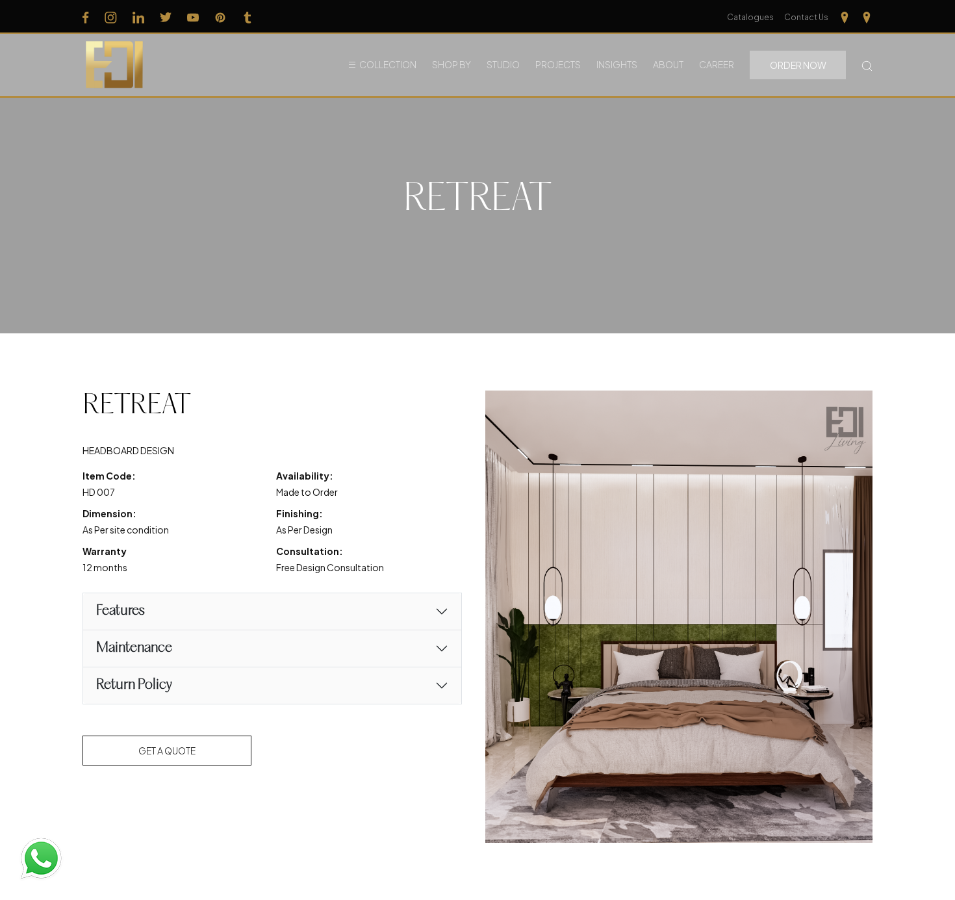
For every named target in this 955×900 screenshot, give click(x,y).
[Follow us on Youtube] (193, 16)
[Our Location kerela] (866, 16)
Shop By (451, 64)
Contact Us (806, 17)
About (668, 64)
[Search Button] (866, 64)
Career (716, 64)
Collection (387, 64)
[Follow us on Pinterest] (220, 16)
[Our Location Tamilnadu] (844, 16)
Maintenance (134, 648)
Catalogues (750, 17)
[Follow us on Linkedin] (138, 16)
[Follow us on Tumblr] (247, 16)
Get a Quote (167, 750)
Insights (616, 64)
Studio (503, 64)
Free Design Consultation (330, 567)
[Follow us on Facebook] (86, 16)
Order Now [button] (798, 65)
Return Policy (134, 685)
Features (120, 611)
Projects (558, 64)
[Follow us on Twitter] (166, 16)
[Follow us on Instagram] (111, 16)
